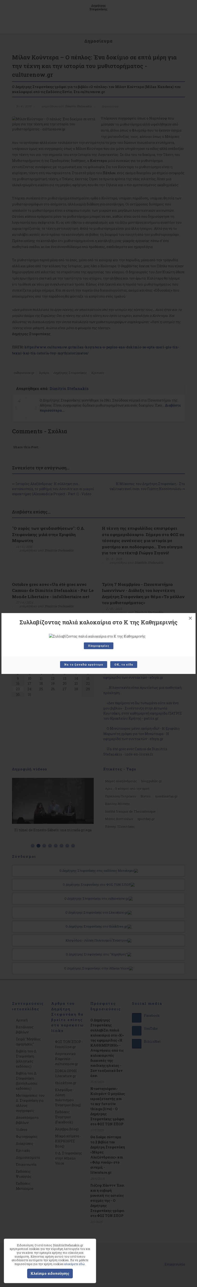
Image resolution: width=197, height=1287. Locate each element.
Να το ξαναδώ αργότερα (83, 664)
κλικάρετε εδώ (74, 1264)
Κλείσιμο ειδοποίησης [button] (50, 1273)
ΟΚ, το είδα (123, 664)
